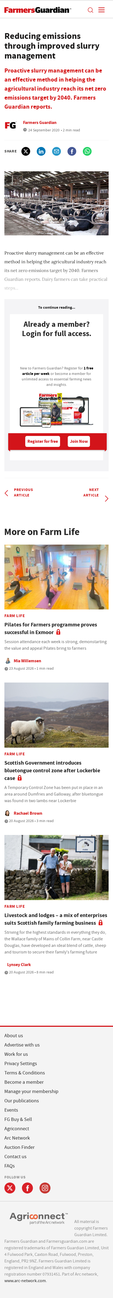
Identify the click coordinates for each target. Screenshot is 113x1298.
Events (11, 1110)
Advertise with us (22, 1045)
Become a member (24, 1082)
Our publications (21, 1101)
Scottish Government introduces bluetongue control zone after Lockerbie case (52, 770)
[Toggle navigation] (100, 9)
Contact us (15, 1157)
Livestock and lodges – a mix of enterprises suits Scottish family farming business (55, 919)
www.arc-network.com (25, 1280)
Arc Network (17, 1138)
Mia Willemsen (27, 661)
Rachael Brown (28, 813)
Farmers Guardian (39, 122)
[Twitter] (9, 1188)
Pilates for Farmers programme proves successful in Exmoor (50, 628)
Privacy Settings (20, 1063)
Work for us (16, 1054)
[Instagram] (44, 1188)
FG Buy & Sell (18, 1119)
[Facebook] (27, 1188)
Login (56, 353)
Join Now (79, 441)
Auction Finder (19, 1147)
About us (13, 1036)
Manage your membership (31, 1091)
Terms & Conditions (24, 1073)
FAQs (9, 1166)
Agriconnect (16, 1129)
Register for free (42, 441)
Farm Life (14, 615)
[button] (90, 9)
